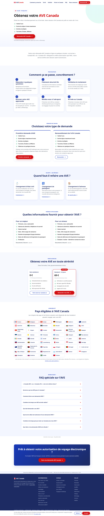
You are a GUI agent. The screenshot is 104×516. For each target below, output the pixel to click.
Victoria (76, 498)
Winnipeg (76, 496)
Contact (42, 510)
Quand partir (59, 482)
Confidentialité (28, 510)
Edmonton (76, 491)
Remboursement (49, 510)
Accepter (86, 513)
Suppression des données (64, 510)
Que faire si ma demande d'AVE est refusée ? (35, 427)
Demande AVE (84, 2)
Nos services (41, 500)
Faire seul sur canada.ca (40, 293)
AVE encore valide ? (43, 504)
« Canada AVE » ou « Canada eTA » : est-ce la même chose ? (40, 384)
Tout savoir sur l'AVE (43, 480)
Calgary (76, 489)
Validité (50, 2)
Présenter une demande (44, 496)
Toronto (76, 480)
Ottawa (76, 493)
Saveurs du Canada (61, 485)
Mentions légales (36, 510)
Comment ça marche (35, 2)
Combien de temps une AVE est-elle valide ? (35, 402)
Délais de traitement (43, 487)
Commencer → (20, 195)
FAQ (66, 2)
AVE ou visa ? (41, 493)
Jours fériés (59, 489)
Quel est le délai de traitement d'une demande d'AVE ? (38, 415)
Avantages (40, 489)
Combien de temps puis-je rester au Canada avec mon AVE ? (40, 421)
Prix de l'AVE (41, 482)
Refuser (78, 513)
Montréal (76, 482)
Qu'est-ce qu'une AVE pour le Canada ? (34, 390)
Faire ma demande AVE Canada (52, 460)
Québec (76, 487)
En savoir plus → (72, 195)
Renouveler (61, 157)
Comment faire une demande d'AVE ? (33, 396)
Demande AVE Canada (24, 36)
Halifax (76, 500)
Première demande (24, 157)
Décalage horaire (60, 487)
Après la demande (42, 498)
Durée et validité (42, 485)
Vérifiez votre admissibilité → (52, 361)
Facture (55, 510)
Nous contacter (73, 2)
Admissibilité (41, 491)
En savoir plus (37, 514)
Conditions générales (19, 510)
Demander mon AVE (64, 292)
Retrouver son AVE (42, 502)
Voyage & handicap (61, 491)
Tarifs (44, 2)
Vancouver (76, 485)
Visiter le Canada (58, 2)
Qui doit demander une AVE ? (31, 408)
